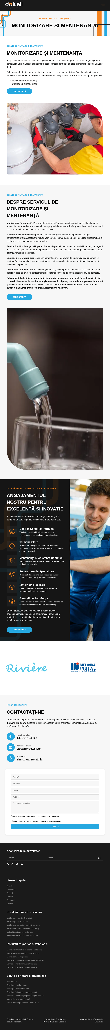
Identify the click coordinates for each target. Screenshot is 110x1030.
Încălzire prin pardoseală (17, 921)
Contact (10, 904)
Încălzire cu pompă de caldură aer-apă (23, 925)
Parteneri (10, 900)
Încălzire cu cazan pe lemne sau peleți (23, 928)
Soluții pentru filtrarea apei (18, 985)
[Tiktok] (17, 864)
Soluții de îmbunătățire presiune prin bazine (25, 996)
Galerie (10, 897)
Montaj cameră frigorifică (17, 957)
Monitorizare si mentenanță (18, 999)
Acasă (9, 886)
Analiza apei (12, 982)
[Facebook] (8, 864)
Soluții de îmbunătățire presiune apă (22, 992)
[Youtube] (22, 864)
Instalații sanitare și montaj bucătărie (22, 935)
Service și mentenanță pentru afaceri (22, 967)
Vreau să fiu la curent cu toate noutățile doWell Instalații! (37, 821)
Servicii (10, 893)
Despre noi (11, 890)
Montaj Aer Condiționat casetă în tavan (23, 953)
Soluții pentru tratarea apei (18, 989)
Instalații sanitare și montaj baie (20, 932)
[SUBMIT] (99, 858)
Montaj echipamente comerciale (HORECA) (25, 960)
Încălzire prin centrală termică (19, 918)
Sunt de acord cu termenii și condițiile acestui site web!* (36, 816)
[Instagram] (12, 864)
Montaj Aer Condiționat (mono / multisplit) (24, 950)
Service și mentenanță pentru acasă (22, 964)
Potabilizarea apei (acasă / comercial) (23, 1003)
